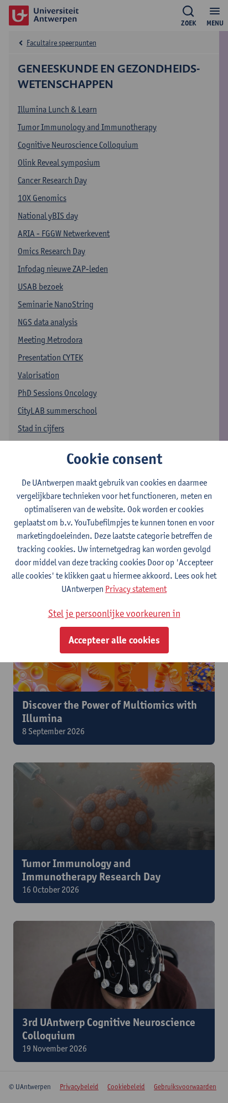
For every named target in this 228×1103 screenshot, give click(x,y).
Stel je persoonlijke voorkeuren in (114, 613)
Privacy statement (136, 589)
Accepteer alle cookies (114, 640)
